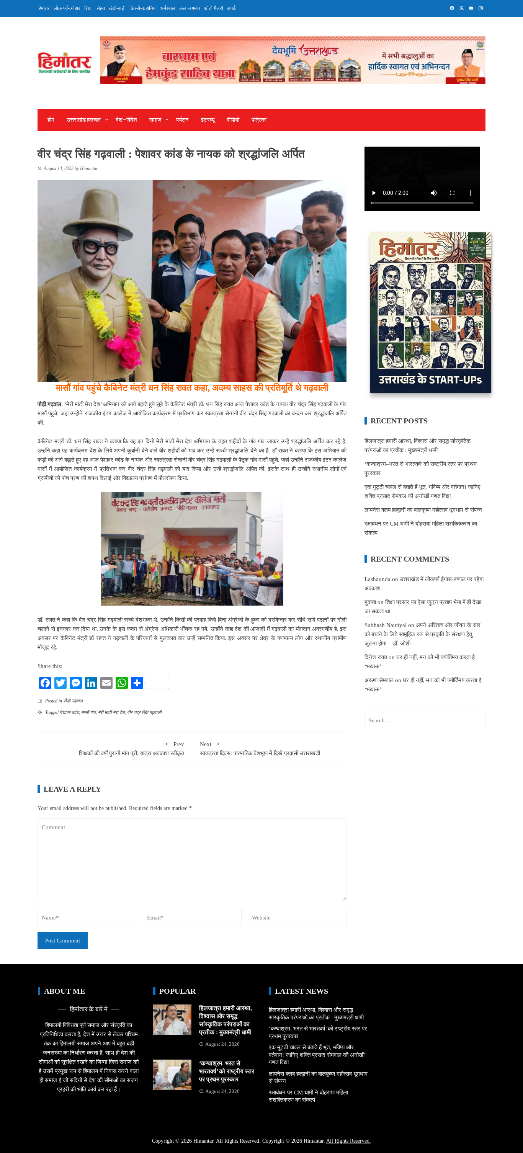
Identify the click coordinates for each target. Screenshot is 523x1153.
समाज (155, 119)
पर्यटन (182, 119)
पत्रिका (259, 119)
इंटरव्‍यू (207, 119)
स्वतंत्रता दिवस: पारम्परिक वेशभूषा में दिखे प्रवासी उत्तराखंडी (260, 748)
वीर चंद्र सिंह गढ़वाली (144, 712)
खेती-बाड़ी (117, 8)
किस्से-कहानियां (143, 8)
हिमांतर (44, 8)
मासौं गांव (88, 712)
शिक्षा (88, 8)
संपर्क (232, 8)
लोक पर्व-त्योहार (67, 8)
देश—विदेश (126, 119)
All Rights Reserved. (348, 1141)
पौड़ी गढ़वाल (73, 701)
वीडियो (233, 119)
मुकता (370, 602)
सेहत (100, 8)
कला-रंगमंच (189, 8)
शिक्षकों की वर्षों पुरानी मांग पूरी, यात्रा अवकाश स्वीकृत (131, 748)
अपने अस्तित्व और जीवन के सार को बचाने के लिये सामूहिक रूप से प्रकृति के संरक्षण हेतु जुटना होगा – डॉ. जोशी (422, 634)
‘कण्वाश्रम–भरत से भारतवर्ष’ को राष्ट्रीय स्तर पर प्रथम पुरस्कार (226, 1071)
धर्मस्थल (167, 8)
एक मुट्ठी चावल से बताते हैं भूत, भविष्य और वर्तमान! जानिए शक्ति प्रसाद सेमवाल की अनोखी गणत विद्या (316, 1054)
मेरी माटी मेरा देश (111, 712)
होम (50, 119)
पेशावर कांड (69, 712)
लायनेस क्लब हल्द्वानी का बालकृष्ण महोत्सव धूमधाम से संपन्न (423, 510)
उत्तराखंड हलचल (84, 119)
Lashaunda (377, 579)
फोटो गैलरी (213, 8)
